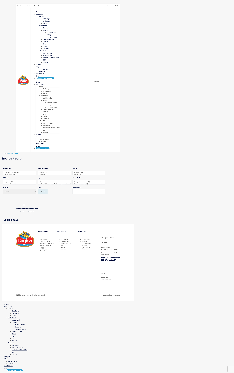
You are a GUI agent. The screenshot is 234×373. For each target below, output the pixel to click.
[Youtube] (23, 252)
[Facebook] (17, 252)
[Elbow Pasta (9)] (19, 175)
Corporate (39, 14)
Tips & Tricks (43, 69)
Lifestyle (42, 71)
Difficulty (6, 178)
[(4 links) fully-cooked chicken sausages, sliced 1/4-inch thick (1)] (54, 184)
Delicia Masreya (48, 39)
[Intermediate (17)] (19, 184)
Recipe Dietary (76, 187)
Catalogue (46, 19)
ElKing (45, 46)
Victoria (46, 48)
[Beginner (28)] (19, 182)
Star (44, 44)
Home (38, 12)
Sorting (5, 187)
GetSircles (116, 295)
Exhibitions (46, 21)
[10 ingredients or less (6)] (89, 182)
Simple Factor (76, 178)
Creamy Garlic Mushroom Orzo (26, 208)
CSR (44, 60)
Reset (39, 187)
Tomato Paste (52, 37)
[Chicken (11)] (54, 175)
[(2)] (54, 182)
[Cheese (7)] (54, 173)
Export (41, 16)
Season (74, 168)
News (37, 76)
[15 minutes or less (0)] (89, 184)
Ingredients (41, 178)
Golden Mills (47, 28)
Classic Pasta (51, 32)
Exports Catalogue (44, 78)
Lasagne (50, 35)
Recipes (38, 65)
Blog (37, 67)
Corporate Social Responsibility (45, 246)
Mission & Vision (48, 55)
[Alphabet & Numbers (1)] (19, 173)
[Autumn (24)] (89, 173)
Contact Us (40, 74)
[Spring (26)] (89, 175)
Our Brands (43, 26)
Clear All (42, 191)
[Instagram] (19, 252)
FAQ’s (45, 23)
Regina (45, 30)
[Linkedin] (21, 252)
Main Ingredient (43, 168)
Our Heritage (47, 53)
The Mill (45, 62)
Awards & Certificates (51, 58)
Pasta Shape (7, 168)
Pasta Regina (65, 241)
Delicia (45, 42)
